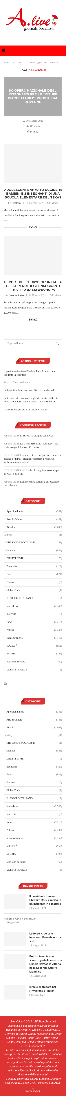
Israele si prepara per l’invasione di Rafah (25, 409)
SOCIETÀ (34, 645)
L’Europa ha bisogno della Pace (36, 435)
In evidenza (34, 606)
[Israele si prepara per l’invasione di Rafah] (15, 992)
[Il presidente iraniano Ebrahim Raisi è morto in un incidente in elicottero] (15, 901)
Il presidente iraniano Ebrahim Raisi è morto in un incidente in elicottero (45, 900)
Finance (34, 582)
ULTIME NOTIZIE (34, 669)
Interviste (34, 614)
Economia (34, 566)
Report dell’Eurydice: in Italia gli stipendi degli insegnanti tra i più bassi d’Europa (33, 286)
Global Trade (34, 590)
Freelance (16, 203)
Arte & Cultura (34, 519)
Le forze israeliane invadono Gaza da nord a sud (29, 390)
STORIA (34, 653)
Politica (34, 630)
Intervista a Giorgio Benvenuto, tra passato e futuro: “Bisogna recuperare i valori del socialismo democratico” (32, 459)
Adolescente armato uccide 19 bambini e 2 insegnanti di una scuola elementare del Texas (33, 193)
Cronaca (34, 550)
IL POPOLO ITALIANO (34, 598)
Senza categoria (34, 637)
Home (7, 62)
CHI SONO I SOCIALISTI (34, 542)
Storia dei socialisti (34, 661)
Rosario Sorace (16, 295)
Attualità (34, 527)
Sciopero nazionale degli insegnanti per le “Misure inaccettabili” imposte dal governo (33, 96)
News (34, 622)
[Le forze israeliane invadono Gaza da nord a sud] (15, 939)
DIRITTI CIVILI (34, 558)
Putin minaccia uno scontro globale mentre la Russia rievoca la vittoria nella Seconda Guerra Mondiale (45, 964)
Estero (34, 574)
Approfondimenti (34, 511)
